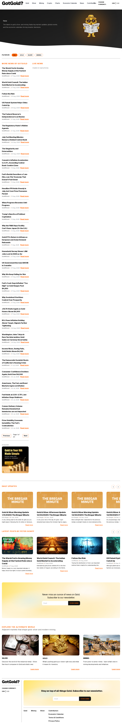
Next (25, 436)
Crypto (49, 3)
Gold (27, 3)
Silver (34, 3)
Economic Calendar (70, 3)
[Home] (12, 3)
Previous (6, 436)
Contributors (91, 3)
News (82, 3)
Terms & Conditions (56, 718)
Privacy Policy (54, 721)
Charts (57, 3)
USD (113, 3)
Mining (41, 3)
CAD (118, 3)
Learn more (34, 669)
